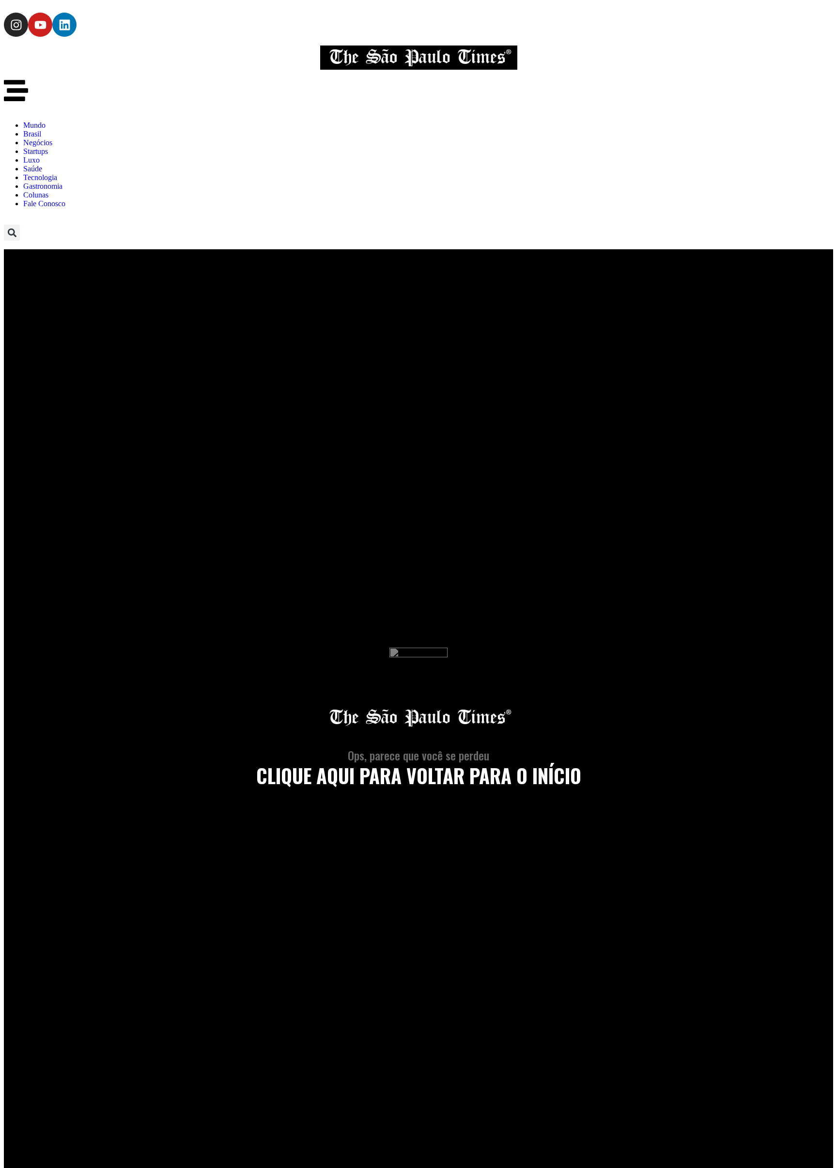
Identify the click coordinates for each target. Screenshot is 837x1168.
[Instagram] (16, 25)
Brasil (32, 134)
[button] (12, 233)
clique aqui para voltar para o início (418, 775)
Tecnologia (40, 177)
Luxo (31, 160)
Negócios (37, 142)
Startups (35, 151)
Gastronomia (42, 186)
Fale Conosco (44, 203)
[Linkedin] (64, 25)
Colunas (35, 195)
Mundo (34, 125)
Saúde (32, 169)
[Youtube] (40, 25)
